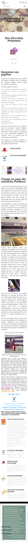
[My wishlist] (20, 2)
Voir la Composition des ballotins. (14, 332)
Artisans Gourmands (8, 391)
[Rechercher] (24, 6)
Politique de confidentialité (16, 535)
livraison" (4, 135)
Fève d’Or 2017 (17, 308)
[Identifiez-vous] (17, 2)
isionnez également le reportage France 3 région (14, 384)
